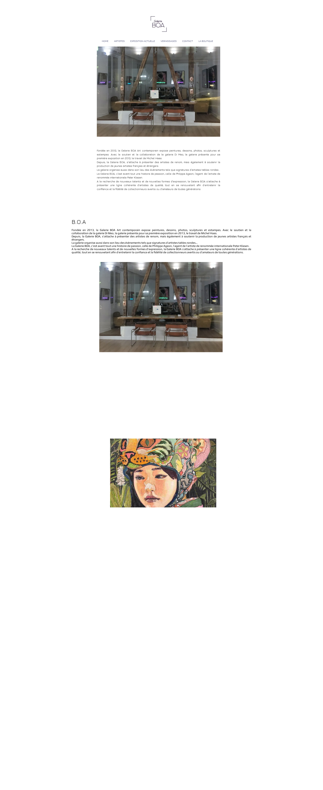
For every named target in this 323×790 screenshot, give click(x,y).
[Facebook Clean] (232, 466)
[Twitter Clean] (237, 466)
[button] (163, 473)
